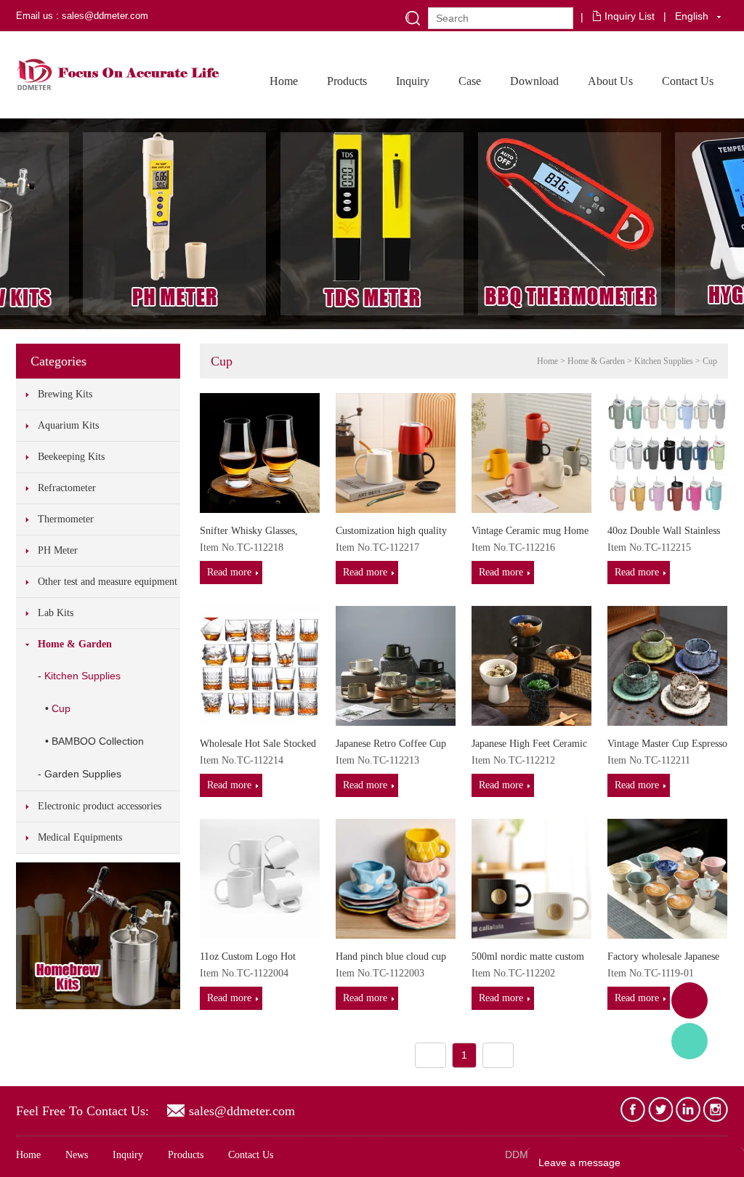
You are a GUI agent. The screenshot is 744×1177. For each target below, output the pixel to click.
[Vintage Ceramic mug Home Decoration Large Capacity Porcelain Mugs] (531, 452)
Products (347, 81)
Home (284, 81)
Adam (689, 1000)
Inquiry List (629, 16)
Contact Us (687, 81)
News (76, 1154)
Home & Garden (75, 644)
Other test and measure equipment (107, 581)
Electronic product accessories (99, 806)
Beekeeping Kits (71, 456)
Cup (61, 708)
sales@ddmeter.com (242, 1111)
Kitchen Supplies (82, 675)
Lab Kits (55, 612)
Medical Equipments (80, 837)
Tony (689, 1041)
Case (469, 81)
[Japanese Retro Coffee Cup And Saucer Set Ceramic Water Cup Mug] (396, 665)
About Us (610, 81)
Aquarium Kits (68, 425)
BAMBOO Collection (98, 741)
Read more (229, 572)
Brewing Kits (65, 394)
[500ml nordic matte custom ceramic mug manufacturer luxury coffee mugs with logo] (531, 877)
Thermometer (66, 519)
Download (534, 81)
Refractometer (67, 487)
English (691, 16)
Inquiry (412, 81)
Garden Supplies (82, 774)
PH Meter (58, 550)
